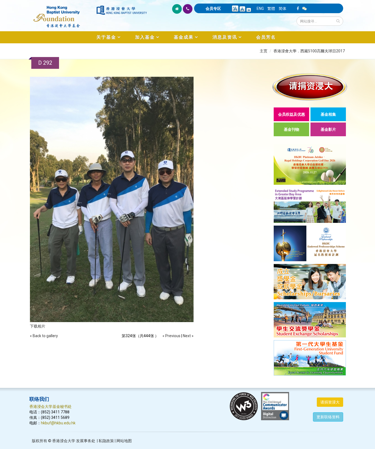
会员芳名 (266, 37)
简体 (282, 8)
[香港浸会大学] (121, 10)
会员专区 (213, 8)
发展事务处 (85, 441)
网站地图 (124, 441)
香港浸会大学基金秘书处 (50, 406)
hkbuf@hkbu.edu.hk (58, 423)
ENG (260, 8)
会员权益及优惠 (291, 114)
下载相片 (37, 326)
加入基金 (145, 37)
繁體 (271, 8)
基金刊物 (291, 129)
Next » (188, 336)
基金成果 (184, 37)
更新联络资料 (328, 417)
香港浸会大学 (63, 441)
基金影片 (328, 129)
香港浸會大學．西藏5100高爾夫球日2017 (309, 51)
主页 (263, 51)
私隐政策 (106, 441)
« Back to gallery (44, 336)
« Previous (171, 336)
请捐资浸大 (330, 402)
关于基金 (106, 37)
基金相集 (328, 114)
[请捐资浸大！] (309, 87)
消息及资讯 (224, 37)
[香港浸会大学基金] (62, 13)
